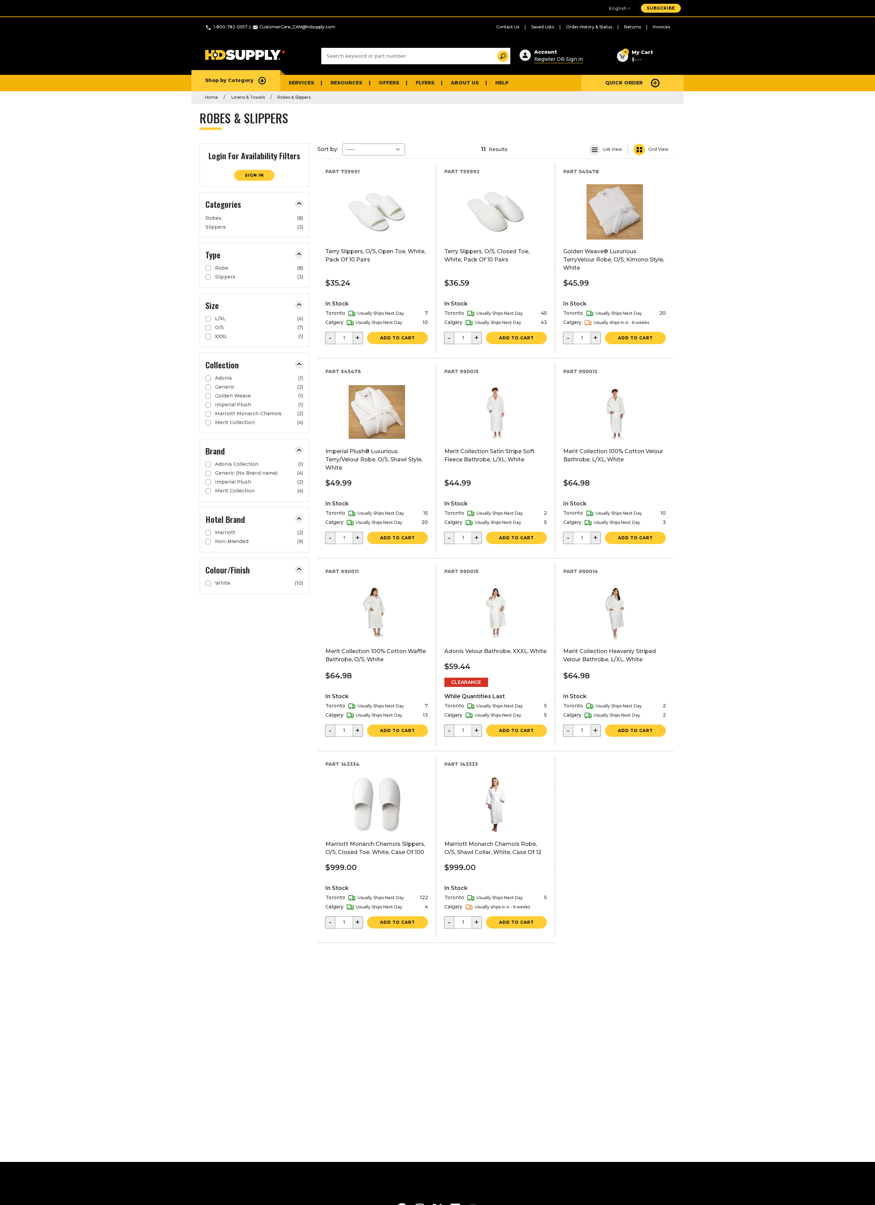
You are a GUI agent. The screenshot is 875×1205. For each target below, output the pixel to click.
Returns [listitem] (632, 26)
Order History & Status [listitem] (589, 26)
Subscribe (661, 8)
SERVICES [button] (301, 83)
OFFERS (389, 83)
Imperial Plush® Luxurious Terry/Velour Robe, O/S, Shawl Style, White (373, 459)
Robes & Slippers (294, 97)
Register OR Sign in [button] (558, 59)
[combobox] (415, 56)
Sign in (254, 175)
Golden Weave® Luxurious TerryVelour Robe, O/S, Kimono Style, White (613, 259)
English (618, 8)
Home (211, 97)
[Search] (501, 56)
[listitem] (254, 218)
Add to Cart (397, 337)
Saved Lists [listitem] (542, 26)
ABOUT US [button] (465, 83)
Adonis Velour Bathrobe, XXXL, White (495, 651)
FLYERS (425, 83)
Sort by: (327, 149)
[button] (299, 204)
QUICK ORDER (624, 83)
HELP (502, 83)
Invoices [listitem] (661, 26)
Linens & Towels (247, 97)
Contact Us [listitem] (507, 26)
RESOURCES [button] (346, 83)
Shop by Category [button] (229, 80)
